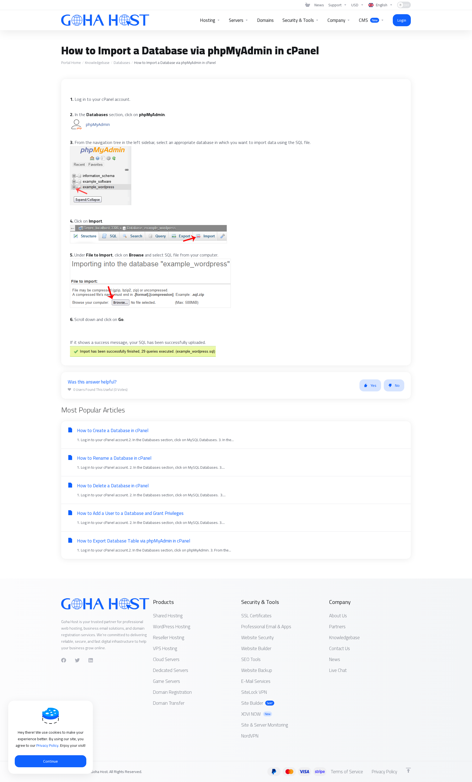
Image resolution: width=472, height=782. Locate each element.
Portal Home (71, 62)
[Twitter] (77, 660)
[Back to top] (408, 770)
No (397, 385)
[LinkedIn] (91, 660)
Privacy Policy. (48, 745)
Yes (373, 385)
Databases (122, 62)
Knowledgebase (97, 62)
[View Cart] (307, 5)
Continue (50, 761)
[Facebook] (63, 660)
